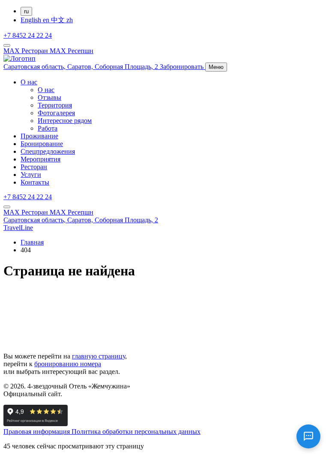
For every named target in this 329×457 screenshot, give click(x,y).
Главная (32, 242)
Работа (47, 128)
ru (26, 11)
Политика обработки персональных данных (136, 431)
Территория (55, 105)
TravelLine (18, 227)
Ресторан (34, 166)
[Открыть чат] (308, 436)
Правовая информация (37, 431)
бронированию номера (67, 363)
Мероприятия (40, 159)
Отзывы (49, 97)
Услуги (31, 174)
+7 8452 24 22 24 (27, 35)
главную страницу (98, 356)
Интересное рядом (65, 120)
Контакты (35, 182)
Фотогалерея (56, 112)
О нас (29, 82)
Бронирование (42, 143)
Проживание (39, 136)
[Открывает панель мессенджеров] (6, 45)
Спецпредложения (48, 151)
